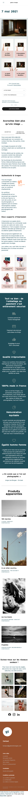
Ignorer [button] (9, 796)
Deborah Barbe (17, 85)
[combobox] (14, 90)
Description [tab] (8, 132)
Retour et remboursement (9, 764)
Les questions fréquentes (9, 760)
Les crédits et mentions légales (10, 782)
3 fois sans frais (19, 794)
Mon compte (6, 762)
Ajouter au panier (14, 108)
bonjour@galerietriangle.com (12, 746)
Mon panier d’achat (7, 758)
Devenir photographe (8, 771)
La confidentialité (7, 779)
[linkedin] (18, 714)
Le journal (5, 756)
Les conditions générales (9, 777)
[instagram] (14, 714)
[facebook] (9, 714)
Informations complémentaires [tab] (20, 132)
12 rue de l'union (15, 83)
